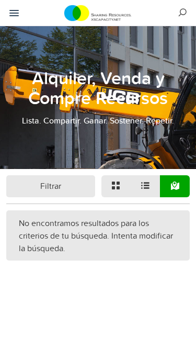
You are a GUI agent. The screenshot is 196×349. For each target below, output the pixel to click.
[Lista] (145, 186)
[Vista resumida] (116, 186)
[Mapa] (174, 186)
